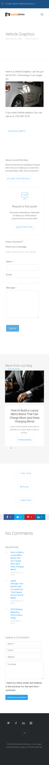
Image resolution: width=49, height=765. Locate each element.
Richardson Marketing (21, 744)
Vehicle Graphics (32, 39)
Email (9, 274)
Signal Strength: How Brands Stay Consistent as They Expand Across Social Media (17, 589)
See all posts (14, 369)
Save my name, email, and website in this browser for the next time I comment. (23, 686)
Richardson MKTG (16, 131)
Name (9, 261)
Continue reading (24, 440)
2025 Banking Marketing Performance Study (16, 613)
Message (11, 287)
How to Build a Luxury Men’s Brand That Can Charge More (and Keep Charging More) (24, 416)
